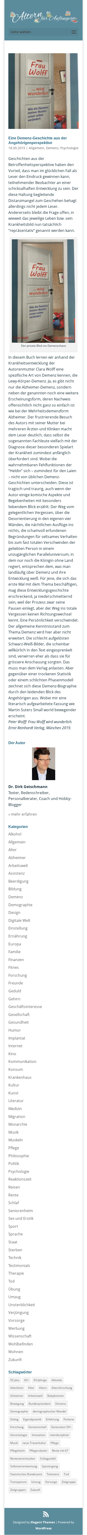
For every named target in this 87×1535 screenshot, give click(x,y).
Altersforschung (62, 1388)
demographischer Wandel (49, 1411)
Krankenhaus (20, 1077)
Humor (14, 1030)
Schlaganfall (48, 1459)
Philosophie (18, 1155)
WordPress (43, 1528)
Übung (14, 1289)
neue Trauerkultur (34, 1443)
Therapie (16, 1273)
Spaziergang (50, 1466)
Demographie (20, 904)
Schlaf (13, 1202)
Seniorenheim (20, 1210)
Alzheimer (17, 857)
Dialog (14, 1419)
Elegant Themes (43, 1522)
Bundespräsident (40, 1404)
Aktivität (57, 1380)
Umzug (14, 1296)
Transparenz (18, 1482)
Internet (15, 1045)
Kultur (13, 1085)
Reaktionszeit (20, 1179)
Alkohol (14, 834)
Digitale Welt (19, 920)
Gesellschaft (19, 1014)
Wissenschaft (20, 1336)
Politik (13, 1163)
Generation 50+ (61, 1427)
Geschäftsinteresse (25, 1006)
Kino (12, 1053)
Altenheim (16, 1388)
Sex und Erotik (20, 1218)
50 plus (14, 1380)
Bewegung (17, 1404)
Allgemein (36, 148)
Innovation (38, 1435)
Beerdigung (18, 881)
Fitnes (13, 967)
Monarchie (17, 1124)
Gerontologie (18, 1435)
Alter (12, 849)
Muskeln (15, 1139)
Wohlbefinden (20, 1344)
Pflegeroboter (38, 1451)
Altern (43, 1388)
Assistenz (16, 873)
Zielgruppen (18, 1490)
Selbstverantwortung (23, 1466)
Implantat (16, 1038)
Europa (14, 944)
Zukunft (15, 1359)
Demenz (52, 148)
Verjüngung (18, 1312)
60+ (26, 1380)
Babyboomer (55, 1396)
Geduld (14, 991)
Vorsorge (16, 1320)
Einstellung (18, 928)
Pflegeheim (17, 1451)
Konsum (15, 1069)
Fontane (69, 1419)
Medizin (15, 1108)
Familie (14, 951)
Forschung (17, 975)
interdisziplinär (59, 1435)
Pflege (13, 1147)
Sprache (15, 1234)
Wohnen (15, 1351)
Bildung (15, 888)
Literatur (16, 1100)
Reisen (14, 1187)
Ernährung (17, 936)
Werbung (16, 1328)
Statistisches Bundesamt (26, 1474)
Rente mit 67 (60, 1451)
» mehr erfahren (22, 814)
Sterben (15, 1249)
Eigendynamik (32, 1419)
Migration (16, 1116)
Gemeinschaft (37, 1427)
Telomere (53, 1474)
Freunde (15, 983)
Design (14, 912)
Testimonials (19, 1265)
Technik (14, 1257)
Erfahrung (52, 1419)
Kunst (13, 1093)
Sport (13, 1226)
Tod (11, 1281)
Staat (12, 1242)
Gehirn (14, 998)
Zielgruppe (69, 1482)
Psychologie (69, 148)
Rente (13, 1195)
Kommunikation (22, 1061)
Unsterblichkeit (21, 1304)
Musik (13, 1132)
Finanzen (16, 959)
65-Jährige (40, 1380)
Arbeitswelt (18, 865)
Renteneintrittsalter (22, 1459)
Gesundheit (18, 1022)
